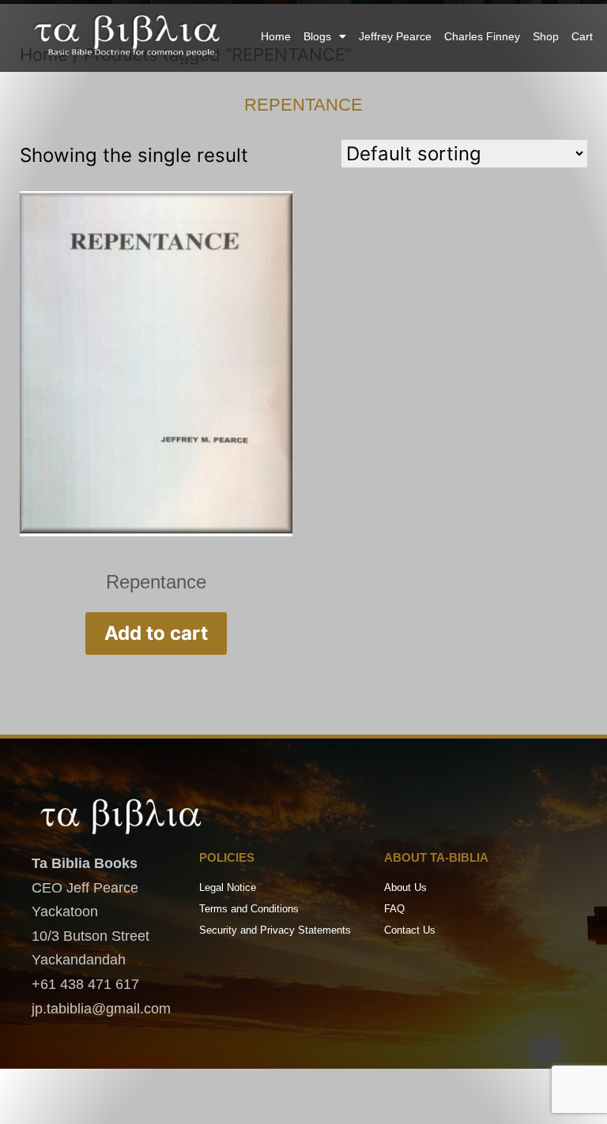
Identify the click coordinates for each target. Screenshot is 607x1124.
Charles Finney (482, 36)
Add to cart (156, 633)
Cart (582, 36)
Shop (546, 36)
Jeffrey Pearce (395, 36)
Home (276, 36)
